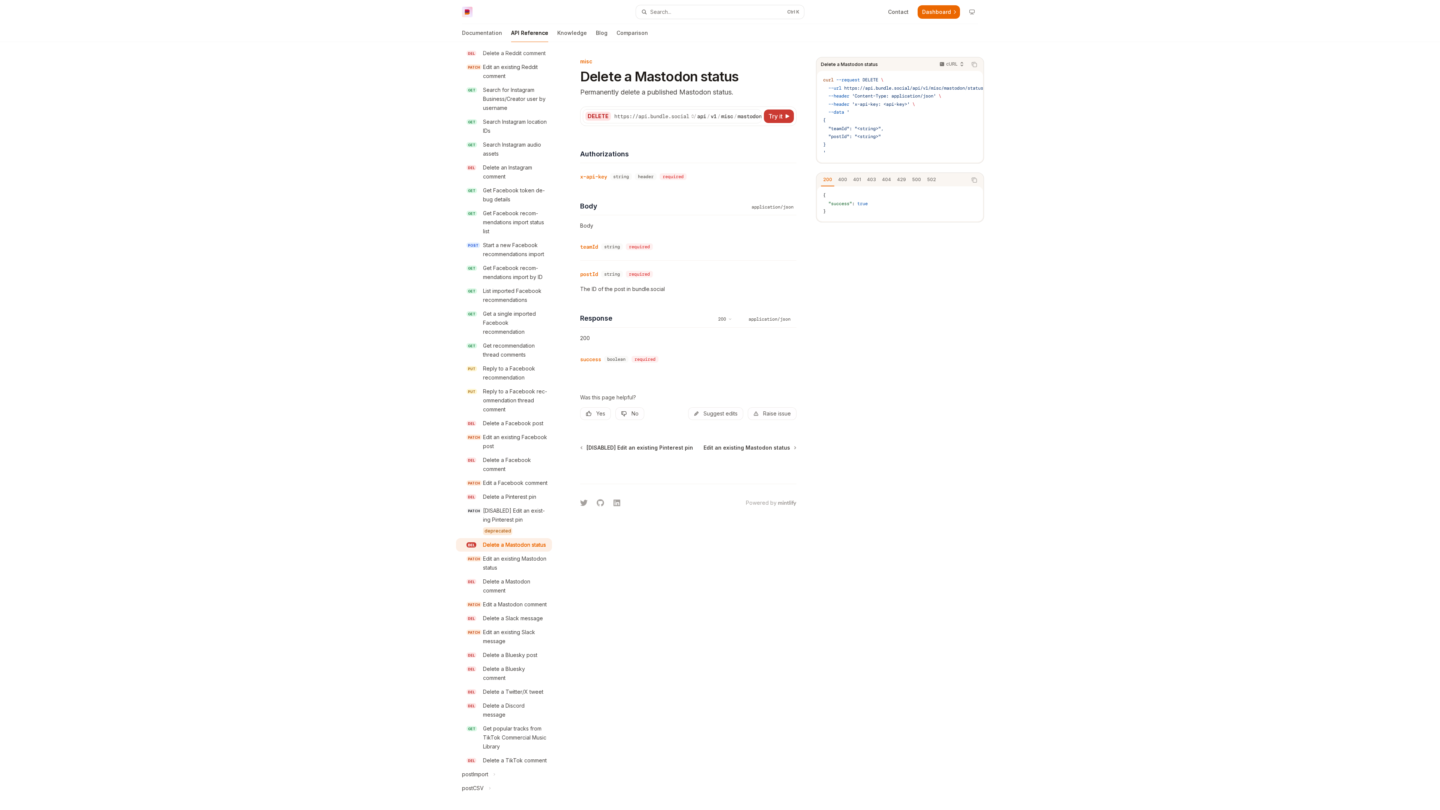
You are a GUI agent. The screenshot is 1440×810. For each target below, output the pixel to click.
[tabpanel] (900, 203)
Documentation (482, 33)
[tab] (827, 179)
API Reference (529, 33)
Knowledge (572, 33)
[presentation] (510, 426)
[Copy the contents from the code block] (974, 64)
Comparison (632, 33)
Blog (602, 33)
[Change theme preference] (972, 12)
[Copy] (754, 116)
